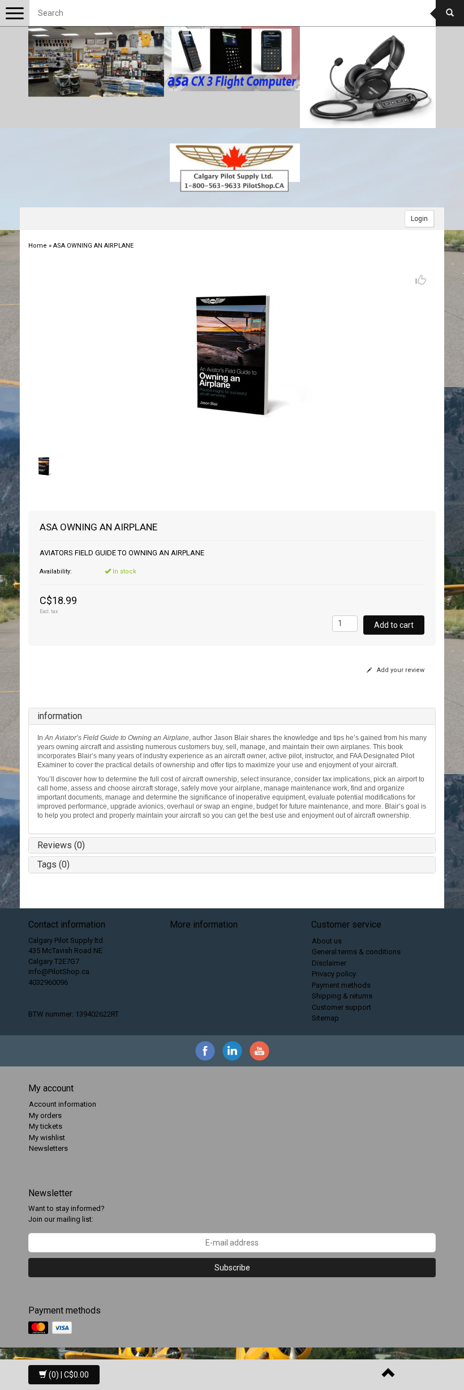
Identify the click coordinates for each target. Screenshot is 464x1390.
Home (37, 245)
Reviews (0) (61, 845)
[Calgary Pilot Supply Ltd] (235, 168)
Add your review (399, 670)
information (59, 716)
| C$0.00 (69, 1374)
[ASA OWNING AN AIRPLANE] (232, 355)
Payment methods (341, 985)
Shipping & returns (342, 996)
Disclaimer (329, 963)
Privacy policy (334, 974)
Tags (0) (53, 864)
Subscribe (232, 1267)
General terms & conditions (356, 951)
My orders (45, 1115)
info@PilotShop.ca (58, 971)
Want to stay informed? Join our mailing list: (66, 1213)
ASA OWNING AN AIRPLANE (93, 245)
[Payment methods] (51, 1328)
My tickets (45, 1126)
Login (419, 219)
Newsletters (48, 1148)
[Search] (450, 13)
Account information (62, 1104)
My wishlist (47, 1137)
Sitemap (325, 1018)
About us (327, 941)
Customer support (341, 1007)
